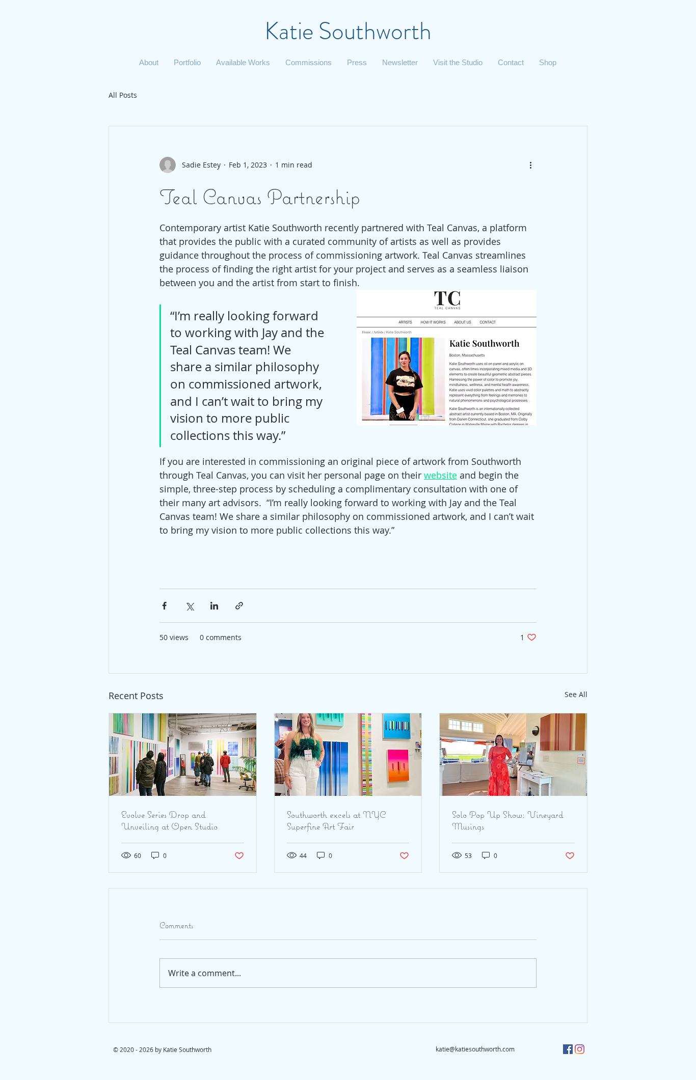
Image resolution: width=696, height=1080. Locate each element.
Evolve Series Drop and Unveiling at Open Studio (169, 820)
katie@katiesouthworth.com (475, 1049)
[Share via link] (239, 606)
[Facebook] (568, 1049)
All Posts (123, 95)
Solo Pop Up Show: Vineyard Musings (507, 820)
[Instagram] (579, 1049)
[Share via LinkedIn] (214, 606)
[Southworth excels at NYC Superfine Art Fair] (348, 754)
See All (576, 694)
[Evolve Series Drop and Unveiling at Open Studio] (182, 754)
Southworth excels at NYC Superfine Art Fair (336, 820)
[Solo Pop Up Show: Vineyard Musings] (513, 754)
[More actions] (530, 165)
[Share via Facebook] (164, 606)
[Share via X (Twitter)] (189, 606)
